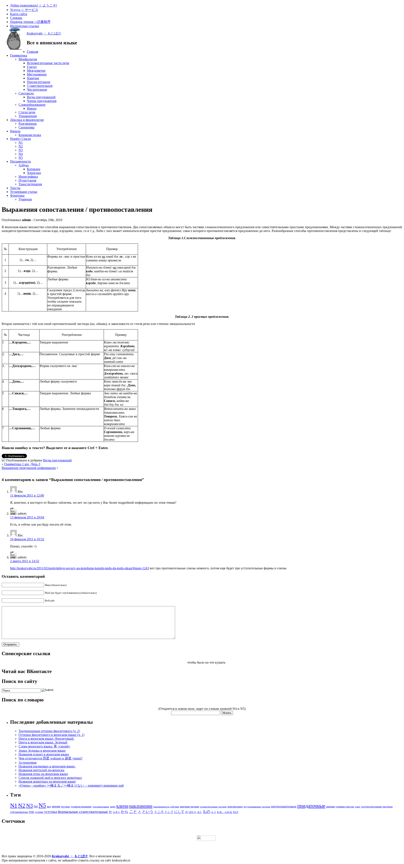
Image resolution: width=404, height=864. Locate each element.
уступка (50, 812)
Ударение (25, 199)
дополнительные (100, 807)
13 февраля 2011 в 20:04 (27, 517)
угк (31, 812)
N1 (21, 142)
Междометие (36, 70)
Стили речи (27, 112)
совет (357, 807)
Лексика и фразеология (27, 120)
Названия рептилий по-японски (41, 770)
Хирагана (34, 173)
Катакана (33, 169)
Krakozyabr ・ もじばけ (44, 33)
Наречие (33, 78)
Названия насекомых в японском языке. (47, 766)
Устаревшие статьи (23, 191)
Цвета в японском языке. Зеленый (43, 742)
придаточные (311, 805)
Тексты (15, 188)
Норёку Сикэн (20, 138)
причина (330, 806)
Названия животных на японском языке (47, 781)
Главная (32, 51)
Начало (15, 131)
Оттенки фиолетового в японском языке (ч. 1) (51, 735)
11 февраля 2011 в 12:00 (27, 495)
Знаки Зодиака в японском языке (42, 750)
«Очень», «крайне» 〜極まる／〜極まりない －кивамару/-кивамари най (71, 785)
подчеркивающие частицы (257, 807)
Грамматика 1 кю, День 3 (22, 464)
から (124, 812)
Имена (31, 108)
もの (206, 812)
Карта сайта (18, 14)
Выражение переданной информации (29, 468)
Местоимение (37, 74)
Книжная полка (30, 135)
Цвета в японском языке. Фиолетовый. (46, 738)
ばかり (192, 812)
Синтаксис (26, 93)
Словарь (16, 18)
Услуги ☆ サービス (24, 10)
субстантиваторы (19, 812)
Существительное (40, 85)
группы (65, 806)
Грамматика (18, 55)
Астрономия (27, 762)
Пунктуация (27, 180)
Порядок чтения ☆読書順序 (30, 22)
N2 (21, 146)
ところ (159, 812)
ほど (199, 812)
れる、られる (224, 812)
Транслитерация (30, 184)
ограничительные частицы (213, 807)
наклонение (141, 805)
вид (49, 806)
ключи (122, 805)
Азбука (24, 165)
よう (213, 812)
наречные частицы (189, 806)
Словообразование (32, 104)
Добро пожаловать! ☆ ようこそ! (33, 5)
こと (133, 811)
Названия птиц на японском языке (43, 774)
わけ (235, 812)
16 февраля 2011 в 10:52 (27, 539)
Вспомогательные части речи (48, 63)
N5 (21, 157)
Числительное (37, 89)
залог (113, 806)
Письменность (20, 161)
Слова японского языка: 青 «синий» (44, 746)
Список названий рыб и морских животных (50, 777)
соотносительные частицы (377, 806)
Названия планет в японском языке (44, 754)
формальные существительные (83, 812)
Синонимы (27, 127)
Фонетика (17, 195)
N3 (21, 150)
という (147, 812)
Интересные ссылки (24, 26)
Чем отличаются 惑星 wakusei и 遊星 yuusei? (50, 758)
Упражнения (28, 116)
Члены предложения (41, 101)
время (56, 806)
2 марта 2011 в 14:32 (24, 561)
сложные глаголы (345, 806)
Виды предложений (41, 97)
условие (39, 812)
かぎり (116, 812)
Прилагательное (38, 82)
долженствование (81, 806)
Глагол (32, 67)
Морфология (28, 59)
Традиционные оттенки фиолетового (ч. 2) (49, 731)
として (169, 812)
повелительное (235, 806)
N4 (21, 154)
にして (179, 812)
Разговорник (28, 123)
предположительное (283, 806)
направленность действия (166, 807)
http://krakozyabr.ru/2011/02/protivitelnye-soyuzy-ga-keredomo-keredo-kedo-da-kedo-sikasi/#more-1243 (79, 568)
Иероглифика (28, 176)
